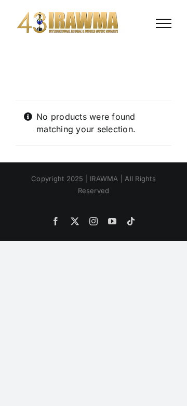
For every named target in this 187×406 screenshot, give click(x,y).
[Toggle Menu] (164, 23)
